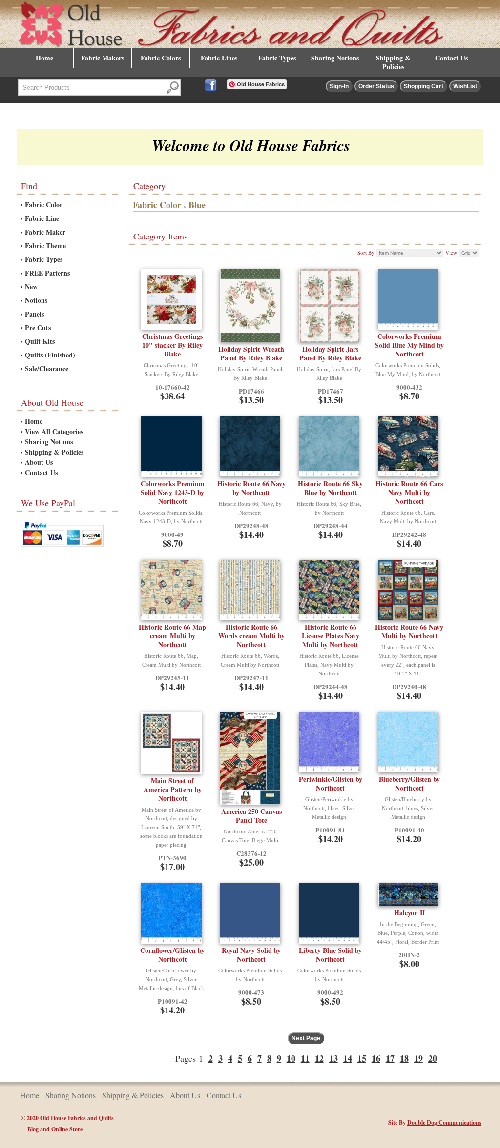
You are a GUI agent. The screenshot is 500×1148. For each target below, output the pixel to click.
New (31, 286)
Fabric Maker (45, 232)
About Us (39, 462)
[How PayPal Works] (62, 549)
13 (333, 1058)
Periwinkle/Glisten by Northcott (330, 783)
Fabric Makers (102, 58)
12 (319, 1058)
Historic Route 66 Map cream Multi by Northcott (172, 636)
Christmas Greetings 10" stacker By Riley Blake (172, 345)
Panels (34, 314)
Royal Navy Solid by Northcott (251, 954)
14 (347, 1058)
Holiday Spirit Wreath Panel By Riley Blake (251, 353)
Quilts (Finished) (50, 355)
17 (390, 1058)
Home (44, 58)
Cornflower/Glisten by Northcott (172, 954)
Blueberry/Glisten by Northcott (409, 783)
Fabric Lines (219, 58)
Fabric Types (277, 58)
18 (404, 1058)
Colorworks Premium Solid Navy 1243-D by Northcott (173, 492)
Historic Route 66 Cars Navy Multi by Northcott (409, 492)
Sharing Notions (335, 58)
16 (376, 1058)
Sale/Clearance (46, 368)
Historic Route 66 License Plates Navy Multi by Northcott (330, 636)
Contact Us (451, 58)
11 (305, 1058)
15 (361, 1058)
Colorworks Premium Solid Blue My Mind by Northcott (409, 345)
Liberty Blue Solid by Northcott (330, 954)
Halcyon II (409, 913)
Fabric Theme (45, 245)
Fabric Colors (161, 58)
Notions (36, 300)
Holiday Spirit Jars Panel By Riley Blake (330, 353)
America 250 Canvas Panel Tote (251, 815)
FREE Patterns (47, 273)
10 (291, 1058)
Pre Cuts (38, 327)
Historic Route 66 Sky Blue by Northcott (330, 487)
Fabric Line (42, 218)
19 (418, 1058)
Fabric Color (43, 204)
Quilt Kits (40, 341)
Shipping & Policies (393, 62)
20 (432, 1058)
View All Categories (54, 431)
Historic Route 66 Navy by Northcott (251, 487)
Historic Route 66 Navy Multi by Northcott (409, 631)
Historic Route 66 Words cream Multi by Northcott (251, 636)
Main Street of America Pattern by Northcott (173, 789)
